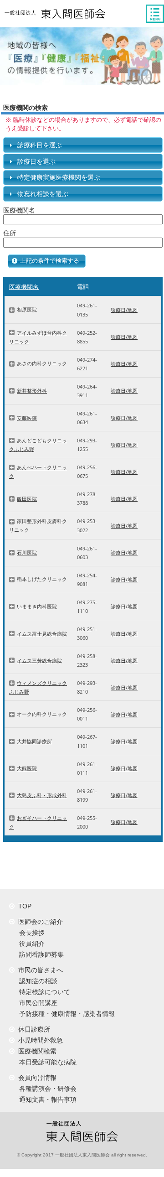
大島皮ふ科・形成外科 (42, 795)
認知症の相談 (36, 981)
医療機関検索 (35, 1051)
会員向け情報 (35, 1077)
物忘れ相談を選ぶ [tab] (42, 193)
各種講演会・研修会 (46, 1088)
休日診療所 (32, 1029)
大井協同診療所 (34, 741)
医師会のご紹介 (39, 921)
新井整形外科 (32, 390)
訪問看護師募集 (39, 954)
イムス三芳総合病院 (39, 660)
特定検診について (42, 992)
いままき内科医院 (37, 606)
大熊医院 (27, 768)
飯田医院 (27, 498)
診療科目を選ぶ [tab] (39, 145)
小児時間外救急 (39, 1040)
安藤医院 (27, 417)
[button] (47, 261)
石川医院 (27, 552)
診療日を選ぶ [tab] (36, 161)
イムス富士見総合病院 (42, 633)
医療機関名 (24, 286)
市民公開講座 (36, 1002)
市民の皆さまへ (39, 970)
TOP (23, 906)
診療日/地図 (124, 309)
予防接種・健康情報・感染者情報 (65, 1013)
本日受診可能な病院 (46, 1062)
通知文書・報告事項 (46, 1099)
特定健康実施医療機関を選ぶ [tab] (58, 177)
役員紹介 (30, 943)
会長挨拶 (30, 932)
